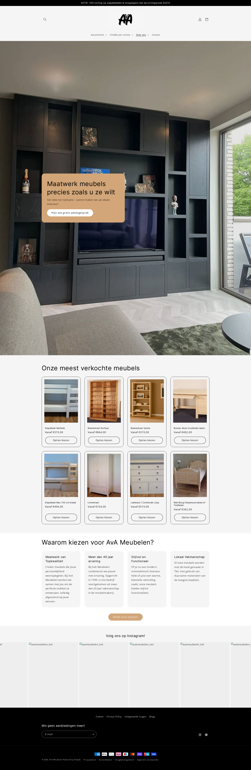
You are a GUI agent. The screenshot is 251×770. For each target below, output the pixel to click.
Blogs (152, 716)
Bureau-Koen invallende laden (189, 428)
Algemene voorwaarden (148, 760)
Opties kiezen (61, 440)
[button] (45, 19)
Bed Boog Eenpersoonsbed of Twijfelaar (189, 503)
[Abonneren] (93, 734)
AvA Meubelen (55, 760)
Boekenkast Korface (98, 428)
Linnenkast (93, 502)
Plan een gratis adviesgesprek (70, 212)
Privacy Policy (114, 716)
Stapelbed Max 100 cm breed (60, 502)
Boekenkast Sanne (140, 428)
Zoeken (100, 716)
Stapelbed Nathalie (55, 428)
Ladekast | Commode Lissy (145, 502)
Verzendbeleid (105, 760)
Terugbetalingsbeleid (124, 760)
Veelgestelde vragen (135, 716)
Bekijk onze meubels (125, 617)
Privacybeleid (90, 760)
